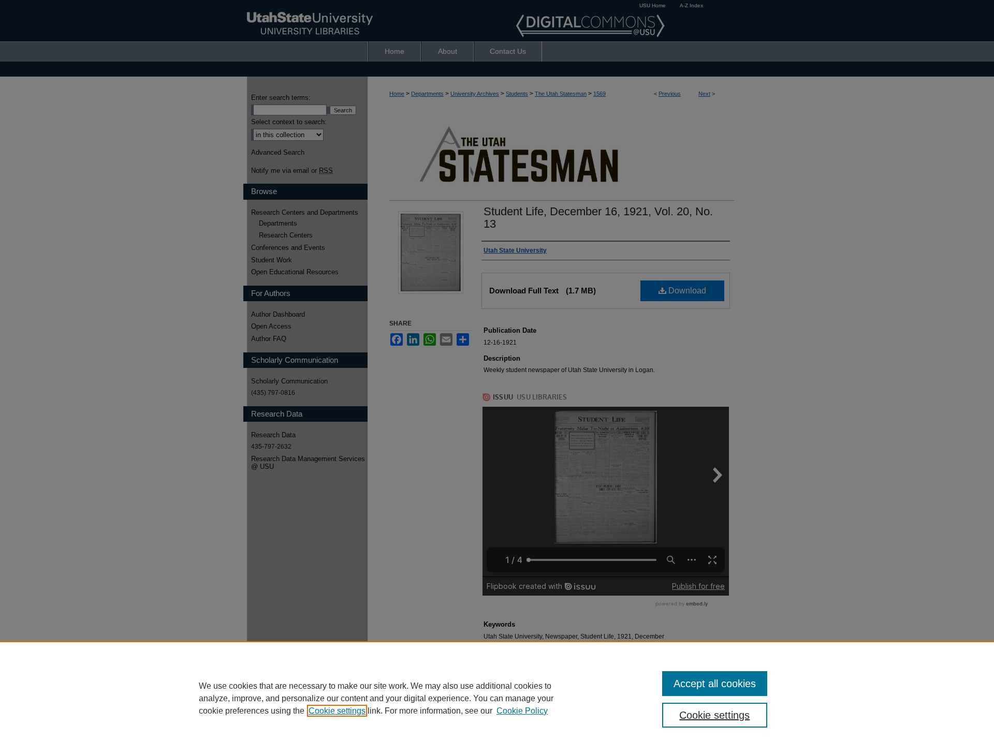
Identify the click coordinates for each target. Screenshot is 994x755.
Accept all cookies (715, 683)
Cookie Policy (522, 710)
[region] (497, 698)
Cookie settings (337, 710)
